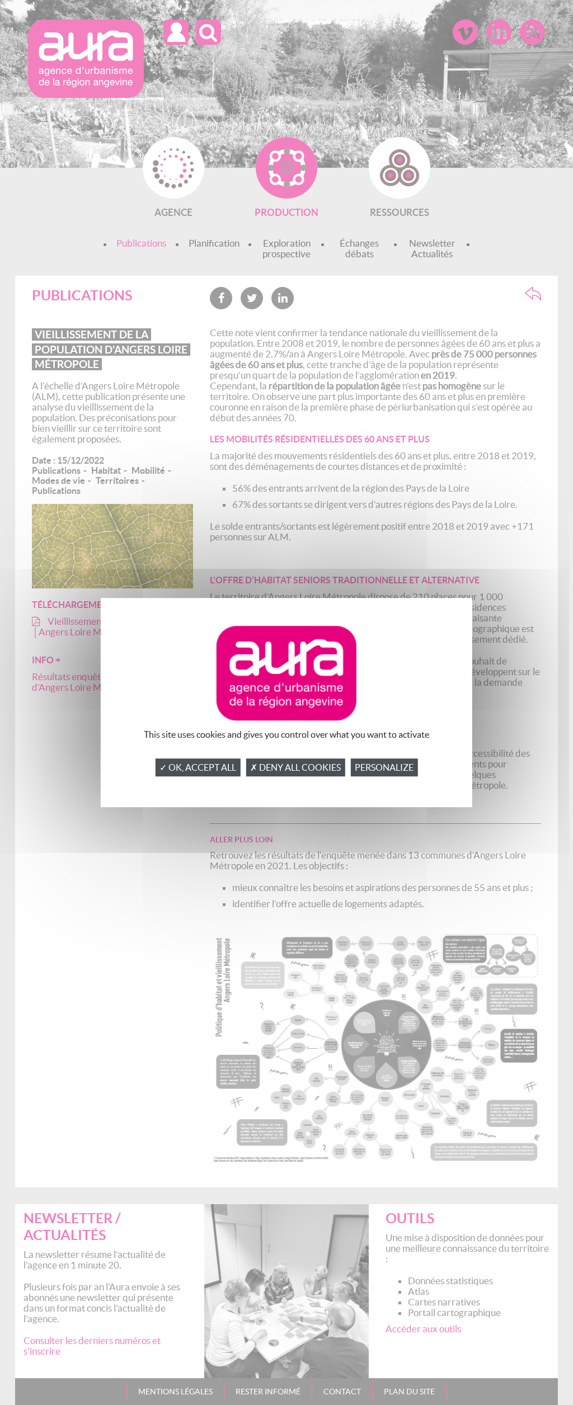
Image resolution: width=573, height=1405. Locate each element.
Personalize (384, 767)
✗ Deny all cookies (295, 767)
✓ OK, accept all (197, 767)
